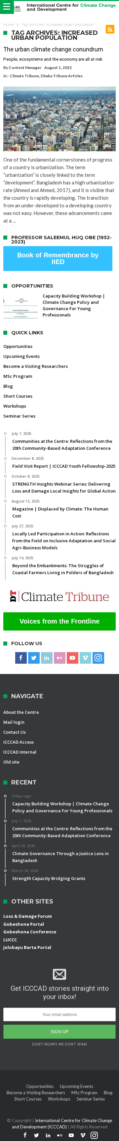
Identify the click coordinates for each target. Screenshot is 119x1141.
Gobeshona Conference (29, 932)
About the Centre (21, 712)
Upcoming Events (21, 356)
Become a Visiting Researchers (35, 366)
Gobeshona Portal (23, 924)
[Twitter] (34, 658)
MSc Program (17, 376)
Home (8, 24)
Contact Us (14, 732)
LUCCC (10, 940)
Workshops (14, 406)
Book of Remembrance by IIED (58, 258)
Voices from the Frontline (59, 621)
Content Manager (25, 67)
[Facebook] (21, 658)
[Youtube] (72, 658)
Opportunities (17, 346)
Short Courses (17, 396)
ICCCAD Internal (19, 752)
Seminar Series (19, 416)
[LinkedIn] (47, 658)
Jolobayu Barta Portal (27, 947)
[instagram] (98, 658)
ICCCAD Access (18, 742)
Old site (11, 762)
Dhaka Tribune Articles (62, 75)
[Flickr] (59, 658)
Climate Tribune (24, 75)
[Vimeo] (85, 658)
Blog (8, 386)
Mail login (13, 722)
